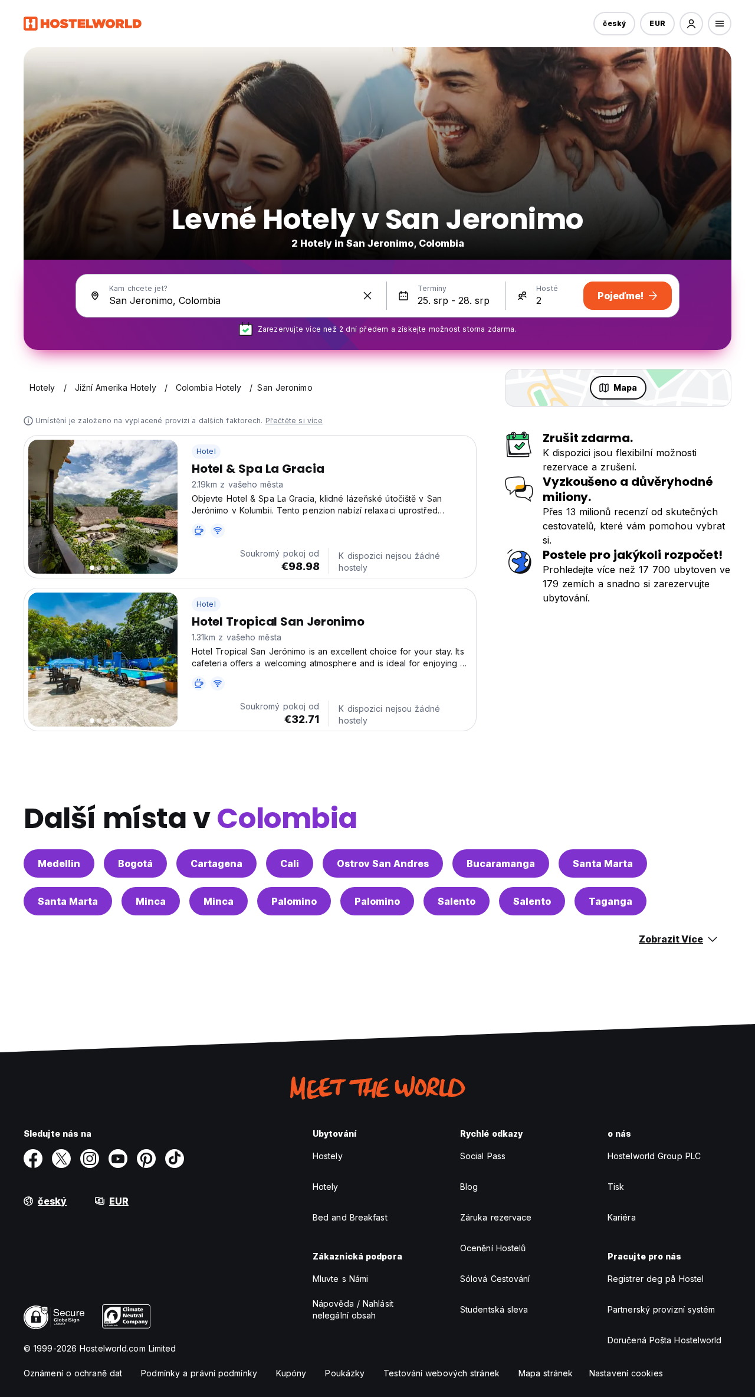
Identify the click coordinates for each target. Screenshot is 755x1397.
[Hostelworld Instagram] (89, 1158)
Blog (469, 1187)
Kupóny (291, 1373)
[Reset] (367, 296)
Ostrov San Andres (383, 863)
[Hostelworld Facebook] (33, 1158)
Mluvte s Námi (340, 1279)
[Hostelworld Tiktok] (174, 1158)
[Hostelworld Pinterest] (146, 1158)
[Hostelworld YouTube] (118, 1158)
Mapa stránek (545, 1373)
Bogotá (135, 863)
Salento (456, 901)
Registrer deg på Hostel (656, 1279)
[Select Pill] (691, 23)
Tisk (616, 1187)
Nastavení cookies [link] (626, 1373)
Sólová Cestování (495, 1279)
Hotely (326, 1187)
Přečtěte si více (294, 420)
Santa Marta (603, 863)
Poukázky (345, 1373)
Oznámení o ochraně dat (73, 1373)
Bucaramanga (501, 863)
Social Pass (482, 1156)
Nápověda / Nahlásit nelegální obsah (353, 1309)
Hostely (328, 1156)
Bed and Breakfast (350, 1217)
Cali (289, 863)
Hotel (206, 451)
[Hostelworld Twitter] (61, 1158)
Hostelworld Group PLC (654, 1156)
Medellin (59, 863)
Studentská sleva (494, 1309)
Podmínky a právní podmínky (199, 1373)
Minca (151, 901)
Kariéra (622, 1217)
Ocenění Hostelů (493, 1248)
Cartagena (216, 863)
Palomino (294, 901)
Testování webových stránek (441, 1373)
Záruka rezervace (496, 1217)
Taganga (610, 901)
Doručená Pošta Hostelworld (665, 1340)
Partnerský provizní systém (661, 1309)
